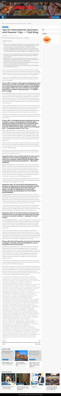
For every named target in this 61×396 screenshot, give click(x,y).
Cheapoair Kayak (21, 281)
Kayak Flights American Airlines (31, 310)
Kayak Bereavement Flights (14, 297)
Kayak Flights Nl (29, 313)
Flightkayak (21, 283)
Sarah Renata (5, 35)
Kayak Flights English (25, 312)
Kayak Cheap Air (36, 298)
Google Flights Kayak (28, 284)
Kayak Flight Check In (6, 308)
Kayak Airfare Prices (13, 291)
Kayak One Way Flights (15, 325)
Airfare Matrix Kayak (7, 276)
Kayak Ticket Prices (6, 331)
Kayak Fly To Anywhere (7, 318)
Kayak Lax (36, 321)
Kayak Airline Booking (6, 292)
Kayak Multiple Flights (34, 323)
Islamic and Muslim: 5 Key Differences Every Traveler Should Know (23, 388)
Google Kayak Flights (36, 284)
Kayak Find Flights (34, 305)
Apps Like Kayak (14, 277)
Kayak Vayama (5, 334)
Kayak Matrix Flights (19, 322)
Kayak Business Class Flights (27, 298)
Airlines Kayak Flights (24, 276)
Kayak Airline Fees (29, 292)
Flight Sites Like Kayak (15, 283)
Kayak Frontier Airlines (15, 318)
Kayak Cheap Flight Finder (25, 301)
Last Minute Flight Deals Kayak (35, 334)
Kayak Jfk (26, 319)
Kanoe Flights (16, 285)
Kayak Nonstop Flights (6, 325)
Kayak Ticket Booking (35, 330)
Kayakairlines (20, 334)
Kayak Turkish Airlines (24, 333)
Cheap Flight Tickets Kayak (33, 279)
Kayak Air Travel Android (13, 289)
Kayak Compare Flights (35, 302)
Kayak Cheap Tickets (19, 302)
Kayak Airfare (32, 289)
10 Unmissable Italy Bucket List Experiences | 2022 (21, 364)
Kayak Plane (25, 326)
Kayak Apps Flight (6, 297)
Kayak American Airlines (22, 296)
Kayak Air (27, 285)
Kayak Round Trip (25, 329)
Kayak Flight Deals (23, 308)
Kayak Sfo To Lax (10, 330)
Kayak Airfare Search (21, 291)
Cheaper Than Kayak (6, 281)
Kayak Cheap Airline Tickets (7, 301)
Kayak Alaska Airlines (6, 296)
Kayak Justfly (5, 321)
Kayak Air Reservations (18, 288)
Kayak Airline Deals (14, 292)
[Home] (3, 17)
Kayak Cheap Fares (16, 301)
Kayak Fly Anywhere (27, 317)
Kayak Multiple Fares (26, 323)
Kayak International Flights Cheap (8, 319)
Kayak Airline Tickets (24, 293)
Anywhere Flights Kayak (7, 277)
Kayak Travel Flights (27, 331)
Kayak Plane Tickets (23, 327)
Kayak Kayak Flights (11, 321)
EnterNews (34, 394)
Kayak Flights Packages (7, 314)
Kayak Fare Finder (13, 305)
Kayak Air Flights (37, 287)
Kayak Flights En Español (17, 312)
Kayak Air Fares (21, 287)
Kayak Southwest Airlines (18, 330)
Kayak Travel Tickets (15, 333)
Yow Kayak (4, 338)
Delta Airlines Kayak (28, 281)
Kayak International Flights (24, 318)
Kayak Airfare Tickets (30, 291)
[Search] (49, 17)
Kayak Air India (5, 288)
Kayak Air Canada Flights (14, 287)
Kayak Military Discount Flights (29, 322)
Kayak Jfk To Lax (32, 319)
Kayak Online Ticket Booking (8, 326)
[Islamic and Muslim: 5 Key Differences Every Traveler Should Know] (23, 379)
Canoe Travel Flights (24, 279)
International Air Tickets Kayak (8, 285)
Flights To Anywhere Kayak (7, 284)
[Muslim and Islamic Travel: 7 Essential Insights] (8, 379)
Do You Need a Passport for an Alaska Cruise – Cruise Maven (31, 342)
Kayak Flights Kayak (22, 313)
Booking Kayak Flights (6, 279)
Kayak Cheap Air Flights (7, 300)
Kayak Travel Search (35, 331)
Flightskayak (21, 284)
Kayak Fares (19, 305)
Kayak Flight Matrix (6, 309)
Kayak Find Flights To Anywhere (8, 306)
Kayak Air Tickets (36, 288)
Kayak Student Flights (27, 330)
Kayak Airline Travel (32, 293)
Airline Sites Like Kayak (16, 276)
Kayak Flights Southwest (33, 314)
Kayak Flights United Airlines (7, 317)
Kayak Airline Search (16, 293)
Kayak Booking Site (18, 298)
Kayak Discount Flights (22, 304)
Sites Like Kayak (22, 335)
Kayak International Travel (19, 319)
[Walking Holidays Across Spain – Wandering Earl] (7, 355)
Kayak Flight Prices (13, 309)
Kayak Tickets (12, 331)
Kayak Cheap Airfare (24, 300)
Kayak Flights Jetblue (14, 313)
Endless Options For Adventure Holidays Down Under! (11, 342)
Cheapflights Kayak (14, 281)
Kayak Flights (23, 310)
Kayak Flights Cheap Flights (7, 312)
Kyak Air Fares (26, 334)
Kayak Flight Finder (31, 308)
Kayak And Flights (30, 296)
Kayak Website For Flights (13, 334)
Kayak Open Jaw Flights (17, 326)
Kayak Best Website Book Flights (25, 297)
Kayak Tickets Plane (19, 331)
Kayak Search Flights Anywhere (34, 329)
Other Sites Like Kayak (6, 335)
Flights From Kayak (27, 283)
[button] (5, 17)
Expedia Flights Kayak (6, 283)
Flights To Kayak (16, 284)
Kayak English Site (6, 305)
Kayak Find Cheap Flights (26, 305)
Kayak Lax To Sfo (12, 322)
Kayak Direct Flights (13, 304)
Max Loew (26, 223)
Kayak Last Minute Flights (29, 321)
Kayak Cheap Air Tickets (16, 300)
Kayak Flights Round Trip (15, 314)
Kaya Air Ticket (22, 285)
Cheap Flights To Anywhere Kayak (8, 280)
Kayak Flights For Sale (6, 313)
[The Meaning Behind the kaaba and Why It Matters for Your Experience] (53, 379)
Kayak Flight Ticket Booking (7, 310)
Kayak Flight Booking (35, 306)
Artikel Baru (34, 386)
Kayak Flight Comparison (15, 308)
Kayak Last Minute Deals (20, 321)
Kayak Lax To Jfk (5, 322)
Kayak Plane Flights (6, 327)
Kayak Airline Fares (21, 292)
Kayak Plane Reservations (14, 327)
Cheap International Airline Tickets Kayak (22, 280)
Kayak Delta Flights (6, 304)
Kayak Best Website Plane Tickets (8, 298)
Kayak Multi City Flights (18, 323)
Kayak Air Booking (33, 285)
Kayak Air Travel (5, 289)
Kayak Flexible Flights (27, 306)
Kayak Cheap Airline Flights (33, 300)
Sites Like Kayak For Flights (31, 335)
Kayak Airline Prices (36, 292)
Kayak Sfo (4, 330)
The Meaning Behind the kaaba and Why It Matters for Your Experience (52, 388)
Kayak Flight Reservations (21, 309)
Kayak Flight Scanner (30, 309)
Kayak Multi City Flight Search (8, 323)
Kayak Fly (22, 317)
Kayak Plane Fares (31, 326)
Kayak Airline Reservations (7, 293)
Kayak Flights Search (24, 314)
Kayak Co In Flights (26, 302)
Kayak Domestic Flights (31, 304)
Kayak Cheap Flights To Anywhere (8, 302)
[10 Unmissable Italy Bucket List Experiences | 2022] (21, 355)
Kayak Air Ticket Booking (27, 288)
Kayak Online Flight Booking (25, 325)
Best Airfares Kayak (21, 277)
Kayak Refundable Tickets (16, 329)
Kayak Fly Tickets (35, 317)
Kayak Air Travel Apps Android (24, 289)
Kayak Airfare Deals (6, 291)
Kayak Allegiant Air (14, 296)
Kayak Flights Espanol (34, 312)
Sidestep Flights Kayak (15, 335)
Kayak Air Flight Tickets (29, 287)
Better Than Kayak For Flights (31, 277)
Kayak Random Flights (31, 327)
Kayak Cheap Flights (34, 301)
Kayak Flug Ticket (16, 317)
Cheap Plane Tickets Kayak (35, 280)
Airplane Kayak (31, 276)
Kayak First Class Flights (18, 306)
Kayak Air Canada (6, 287)
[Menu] (5, 17)
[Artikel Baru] (38, 379)
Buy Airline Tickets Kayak (15, 279)
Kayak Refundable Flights (7, 329)
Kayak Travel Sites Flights (7, 333)
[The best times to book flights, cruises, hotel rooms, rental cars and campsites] (35, 355)
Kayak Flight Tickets (16, 310)
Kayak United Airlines (32, 333)
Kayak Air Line (11, 288)
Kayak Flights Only (36, 313)
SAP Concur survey (29, 205)
